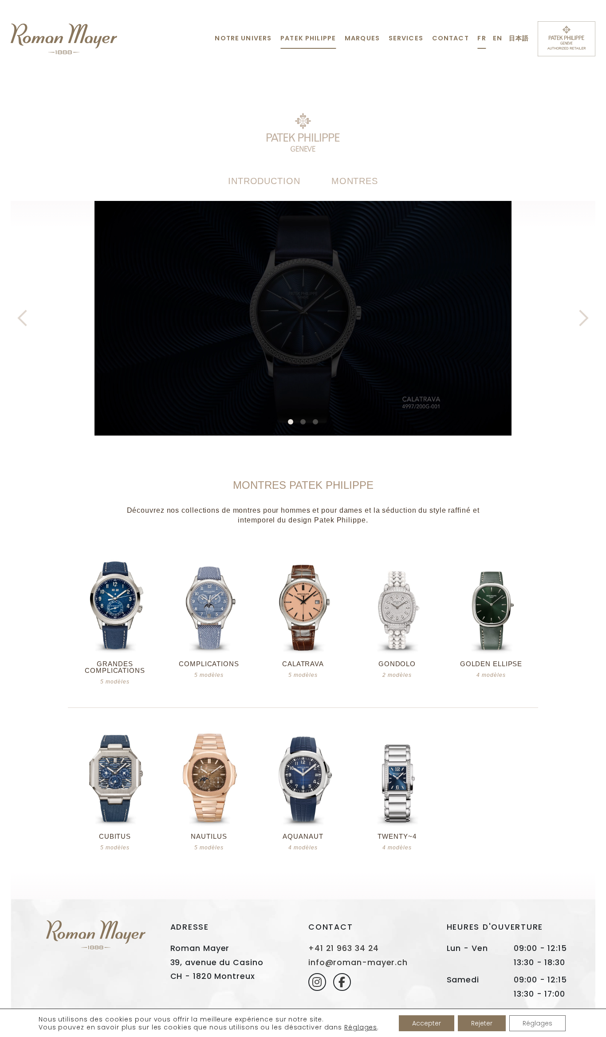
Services (406, 38)
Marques (362, 38)
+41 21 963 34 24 (343, 948)
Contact (450, 38)
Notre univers (243, 38)
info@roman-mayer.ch (358, 962)
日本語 (519, 38)
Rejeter (481, 1023)
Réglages (360, 1027)
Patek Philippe (308, 38)
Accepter (426, 1023)
